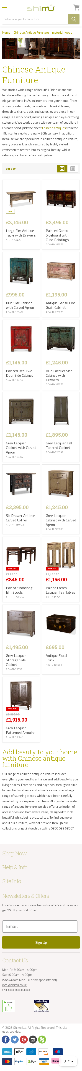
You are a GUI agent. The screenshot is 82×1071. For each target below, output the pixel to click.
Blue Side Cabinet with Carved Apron (20, 305)
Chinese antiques (54, 127)
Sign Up (41, 942)
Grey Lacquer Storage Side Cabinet (16, 660)
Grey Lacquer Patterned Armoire (20, 730)
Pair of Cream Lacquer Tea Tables (60, 590)
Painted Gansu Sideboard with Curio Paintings (57, 235)
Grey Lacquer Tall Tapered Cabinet (59, 445)
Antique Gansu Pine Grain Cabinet (61, 305)
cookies (15, 1031)
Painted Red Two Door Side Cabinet (19, 373)
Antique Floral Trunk (56, 658)
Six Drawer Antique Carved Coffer (20, 518)
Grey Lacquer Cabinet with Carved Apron (21, 447)
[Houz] (41, 1039)
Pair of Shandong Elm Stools (19, 590)
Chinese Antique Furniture (31, 32)
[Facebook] (5, 1039)
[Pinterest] (23, 1039)
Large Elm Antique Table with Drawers (21, 233)
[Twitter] (14, 1039)
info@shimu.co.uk (14, 984)
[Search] (74, 19)
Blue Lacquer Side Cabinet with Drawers (59, 375)
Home (6, 32)
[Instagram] (32, 1039)
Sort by (10, 168)
